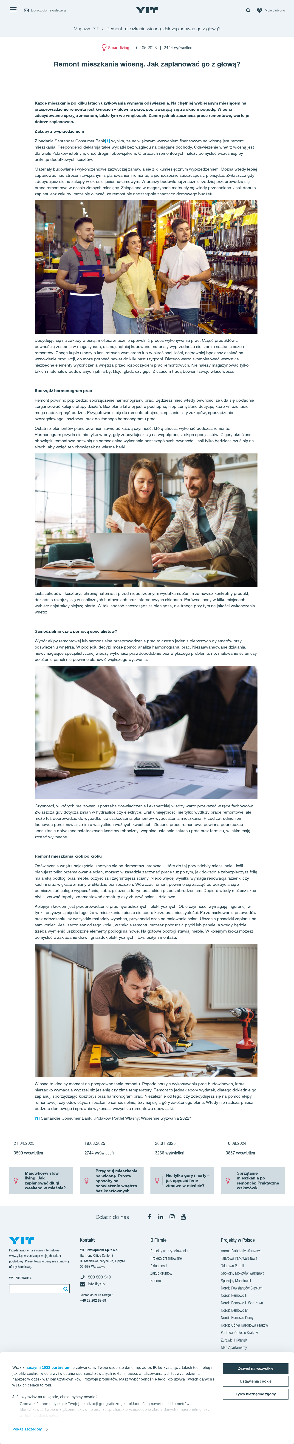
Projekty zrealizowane (166, 1258)
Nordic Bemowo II (233, 1295)
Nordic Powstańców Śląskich (242, 1288)
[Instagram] (172, 1216)
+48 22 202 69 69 (93, 1300)
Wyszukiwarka (20, 1278)
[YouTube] (183, 1216)
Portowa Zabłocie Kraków (239, 1332)
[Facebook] (149, 1216)
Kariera (155, 1280)
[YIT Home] (147, 10)
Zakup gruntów (161, 1273)
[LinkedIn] (160, 1216)
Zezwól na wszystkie (255, 1368)
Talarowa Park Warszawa (239, 1258)
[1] (107, 140)
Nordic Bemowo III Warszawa (242, 1302)
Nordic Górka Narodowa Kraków (244, 1325)
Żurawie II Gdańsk (234, 1340)
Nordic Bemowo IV (234, 1310)
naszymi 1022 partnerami (48, 1367)
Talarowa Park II (232, 1265)
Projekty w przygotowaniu (169, 1250)
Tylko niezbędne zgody (256, 1394)
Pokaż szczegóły (27, 1429)
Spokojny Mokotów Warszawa (242, 1273)
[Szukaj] (65, 1288)
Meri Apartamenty (234, 1347)
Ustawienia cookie (255, 1381)
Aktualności (158, 1265)
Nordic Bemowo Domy (237, 1317)
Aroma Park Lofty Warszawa (241, 1250)
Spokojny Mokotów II (236, 1280)
